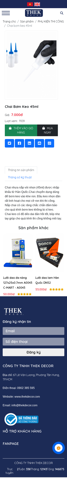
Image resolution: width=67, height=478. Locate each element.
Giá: (7, 115)
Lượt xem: (11, 121)
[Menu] (6, 13)
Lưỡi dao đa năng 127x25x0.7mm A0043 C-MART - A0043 (17, 282)
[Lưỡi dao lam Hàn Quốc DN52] (49, 252)
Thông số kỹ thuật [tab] (20, 177)
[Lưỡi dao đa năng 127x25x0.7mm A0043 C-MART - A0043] (17, 252)
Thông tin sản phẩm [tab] (21, 170)
